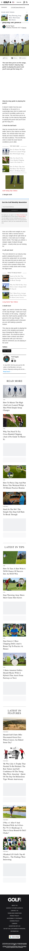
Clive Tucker (6, 350)
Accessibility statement (14, 918)
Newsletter (23, 58)
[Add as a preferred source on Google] (14, 937)
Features (24, 27)
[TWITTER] (12, 361)
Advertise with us (14, 926)
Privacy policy (14, 915)
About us (14, 905)
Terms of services (21, 214)
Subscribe (19, 2)
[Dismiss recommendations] (27, 12)
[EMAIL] (15, 361)
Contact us (14, 910)
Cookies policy (14, 921)
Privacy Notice (22, 216)
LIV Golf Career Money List (18, 7)
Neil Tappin (11, 26)
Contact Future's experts (14, 908)
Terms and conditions (15, 913)
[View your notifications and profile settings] (10, 2)
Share (6, 58)
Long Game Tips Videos (10, 302)
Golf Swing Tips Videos (9, 191)
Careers (14, 923)
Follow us (15, 58)
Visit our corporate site (20, 944)
